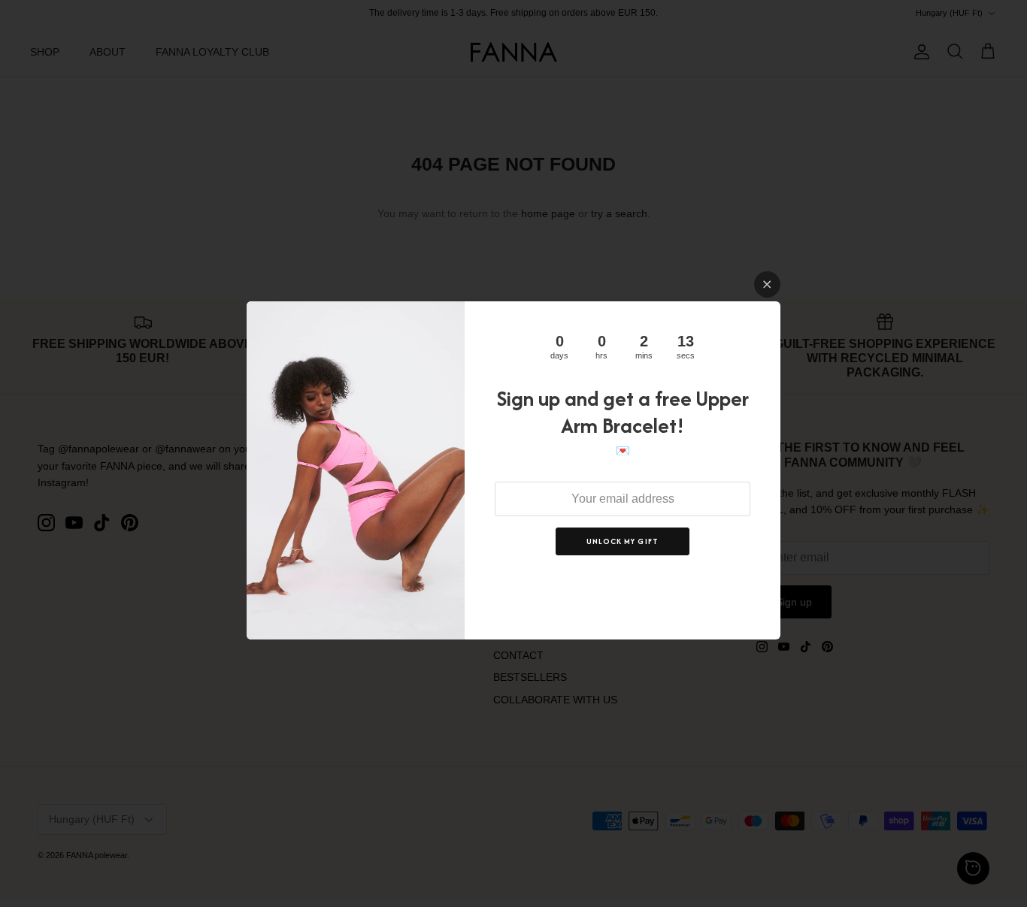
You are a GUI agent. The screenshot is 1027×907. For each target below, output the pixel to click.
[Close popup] (767, 284)
